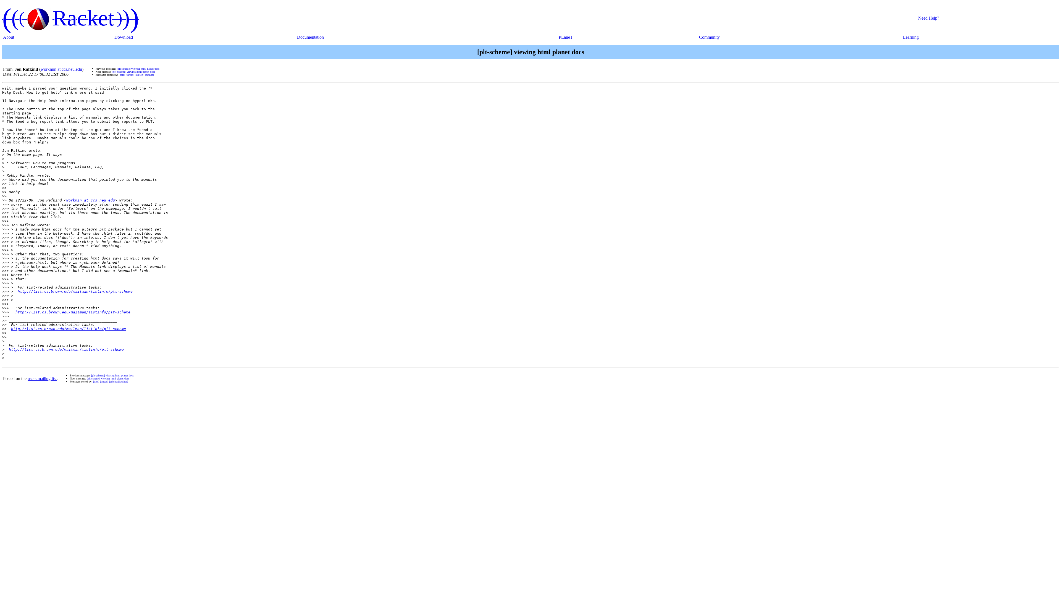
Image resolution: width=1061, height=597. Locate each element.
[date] (122, 74)
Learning (911, 37)
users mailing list (42, 378)
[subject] (139, 74)
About (8, 37)
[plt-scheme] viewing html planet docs (138, 68)
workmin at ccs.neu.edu (61, 69)
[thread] (130, 74)
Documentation (310, 37)
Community (709, 37)
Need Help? (928, 18)
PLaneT (566, 37)
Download (123, 37)
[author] (149, 74)
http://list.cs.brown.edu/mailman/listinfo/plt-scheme (75, 291)
